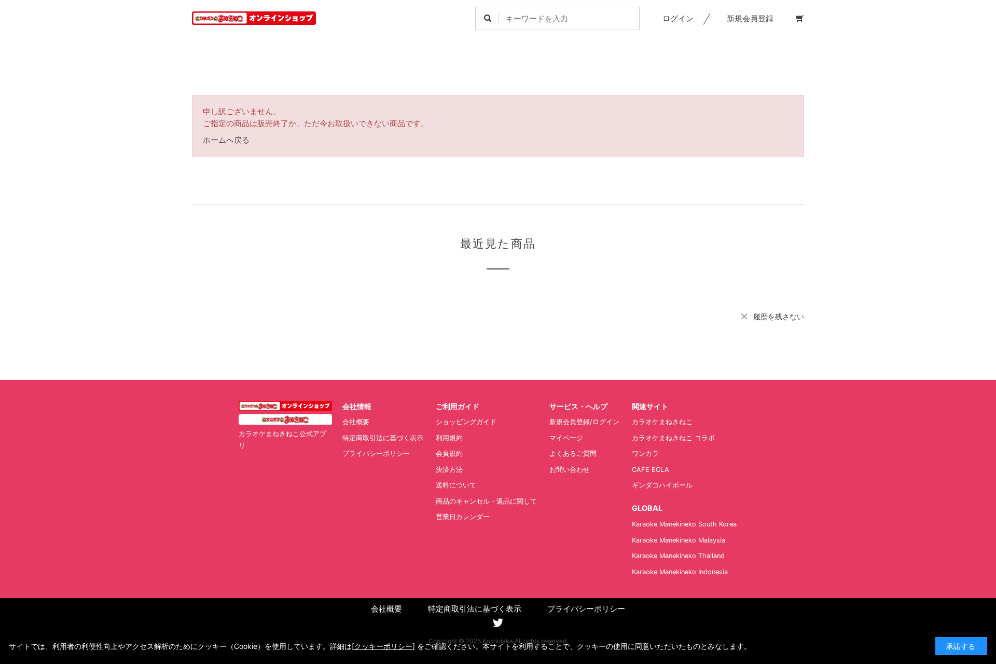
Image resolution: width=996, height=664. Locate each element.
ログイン (678, 18)
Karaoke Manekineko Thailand (678, 556)
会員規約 (449, 453)
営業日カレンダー (463, 517)
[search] (487, 18)
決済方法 (449, 469)
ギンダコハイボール (662, 485)
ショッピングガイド (466, 422)
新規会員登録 (750, 18)
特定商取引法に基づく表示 (382, 438)
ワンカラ (645, 453)
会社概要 (355, 422)
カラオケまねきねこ (662, 422)
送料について (456, 485)
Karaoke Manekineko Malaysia (678, 540)
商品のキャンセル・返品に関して (486, 501)
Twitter (498, 623)
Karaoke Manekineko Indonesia (680, 572)
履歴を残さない (778, 316)
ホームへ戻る (226, 140)
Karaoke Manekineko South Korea (684, 524)
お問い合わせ (569, 469)
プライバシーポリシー (376, 453)
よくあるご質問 (573, 453)
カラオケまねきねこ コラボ (673, 438)
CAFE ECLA (650, 469)
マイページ (566, 438)
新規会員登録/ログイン (584, 422)
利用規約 (449, 438)
